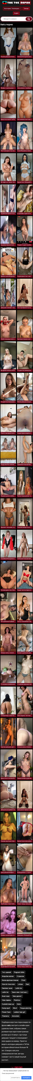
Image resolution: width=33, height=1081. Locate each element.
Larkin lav (18, 988)
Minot (15, 1008)
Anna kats (15, 1016)
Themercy (5, 1016)
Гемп (27, 984)
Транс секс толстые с (19, 992)
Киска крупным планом (10, 980)
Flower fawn (6, 1012)
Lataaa (20, 984)
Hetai (19, 1004)
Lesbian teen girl (19, 1012)
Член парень (6, 1000)
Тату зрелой (6, 972)
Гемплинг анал (7, 988)
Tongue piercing (25, 1008)
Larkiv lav (5, 992)
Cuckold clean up (8, 1004)
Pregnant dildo (19, 972)
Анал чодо (5, 996)
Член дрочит (17, 996)
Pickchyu (17, 1000)
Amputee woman (8, 976)
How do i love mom (8, 984)
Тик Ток (18, 2)
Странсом (20, 976)
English (16, 13)
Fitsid (23, 980)
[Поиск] (29, 19)
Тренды (26, 8)
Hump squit (6, 1008)
